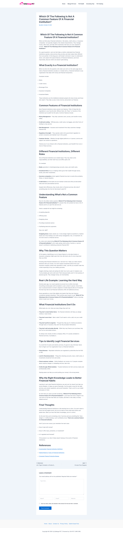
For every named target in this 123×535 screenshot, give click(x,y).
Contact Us (56, 523)
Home (63, 3)
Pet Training (100, 3)
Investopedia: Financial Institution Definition (51, 449)
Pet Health (81, 3)
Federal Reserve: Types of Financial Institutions (51, 452)
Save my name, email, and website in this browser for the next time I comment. (59, 503)
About (50, 523)
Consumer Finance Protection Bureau (49, 456)
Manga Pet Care (72, 3)
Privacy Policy (64, 523)
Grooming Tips (90, 3)
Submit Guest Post (74, 523)
